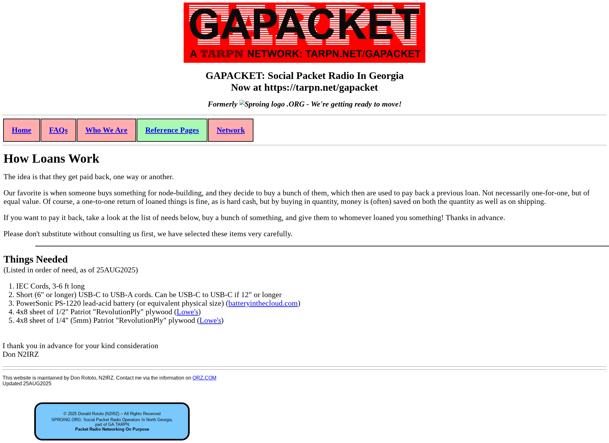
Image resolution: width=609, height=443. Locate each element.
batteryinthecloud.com (263, 303)
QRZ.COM (204, 378)
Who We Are (106, 130)
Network (231, 130)
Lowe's (187, 312)
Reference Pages (172, 130)
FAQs (58, 130)
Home (21, 130)
